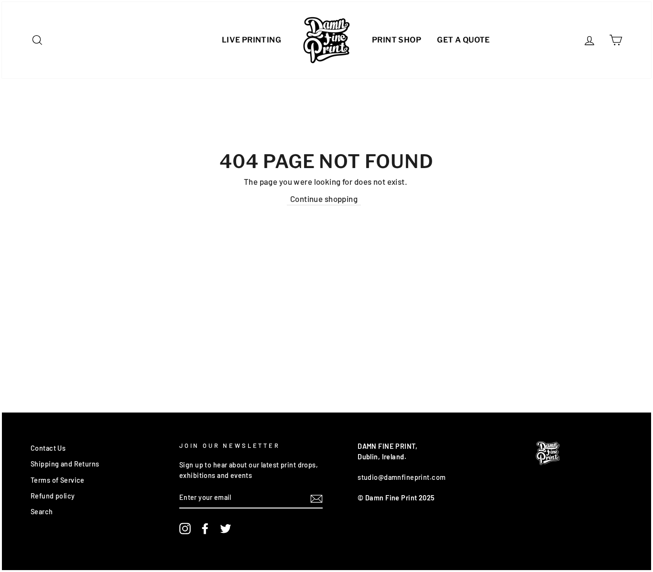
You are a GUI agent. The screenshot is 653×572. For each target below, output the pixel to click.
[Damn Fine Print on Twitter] (225, 528)
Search (42, 512)
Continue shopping (324, 198)
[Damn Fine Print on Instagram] (185, 528)
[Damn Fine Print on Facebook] (205, 528)
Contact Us (48, 448)
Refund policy (53, 496)
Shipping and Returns (65, 464)
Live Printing (251, 39)
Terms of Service (58, 480)
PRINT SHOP (396, 39)
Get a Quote (463, 39)
